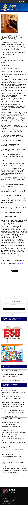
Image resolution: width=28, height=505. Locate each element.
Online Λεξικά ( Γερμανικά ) (8, 460)
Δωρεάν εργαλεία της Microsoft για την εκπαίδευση (14, 468)
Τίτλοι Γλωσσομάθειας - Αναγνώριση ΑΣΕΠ (12, 422)
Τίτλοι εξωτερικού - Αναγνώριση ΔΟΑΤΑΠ (12, 426)
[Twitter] (19, 1)
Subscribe (14, 309)
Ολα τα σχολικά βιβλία (7, 454)
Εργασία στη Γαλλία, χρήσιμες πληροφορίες (12, 449)
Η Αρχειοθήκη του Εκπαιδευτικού (10, 416)
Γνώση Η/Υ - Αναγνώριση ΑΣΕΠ (9, 424)
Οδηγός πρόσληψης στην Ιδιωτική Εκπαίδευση (13, 404)
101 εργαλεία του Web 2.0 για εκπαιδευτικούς (13, 466)
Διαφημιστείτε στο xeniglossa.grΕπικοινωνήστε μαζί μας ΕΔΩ (12, 318)
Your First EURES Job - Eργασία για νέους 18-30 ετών (14, 452)
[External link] (19, 263)
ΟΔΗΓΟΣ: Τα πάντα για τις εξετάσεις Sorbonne (13, 380)
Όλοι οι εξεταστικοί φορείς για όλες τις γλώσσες (13, 410)
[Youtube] (21, 1)
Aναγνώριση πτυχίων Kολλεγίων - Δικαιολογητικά (14, 432)
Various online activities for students (10, 472)
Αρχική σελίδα (6, 498)
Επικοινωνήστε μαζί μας (8, 500)
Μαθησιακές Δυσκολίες (6, 42)
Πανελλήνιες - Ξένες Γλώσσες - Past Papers (12, 374)
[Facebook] (17, 1)
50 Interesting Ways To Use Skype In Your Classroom (14, 470)
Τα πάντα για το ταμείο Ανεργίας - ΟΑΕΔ (11, 396)
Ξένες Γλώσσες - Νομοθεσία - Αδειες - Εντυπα (13, 402)
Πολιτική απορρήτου (7, 503)
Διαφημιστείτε (6, 501)
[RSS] (23, 1)
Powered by (10, 314)
